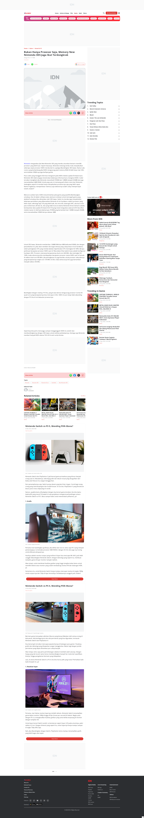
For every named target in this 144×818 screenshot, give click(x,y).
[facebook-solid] (74, 113)
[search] (104, 13)
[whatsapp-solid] (70, 113)
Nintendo (27, 163)
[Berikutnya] (86, 405)
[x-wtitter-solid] (78, 113)
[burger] (119, 13)
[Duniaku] (27, 13)
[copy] (82, 113)
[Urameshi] (26, 390)
